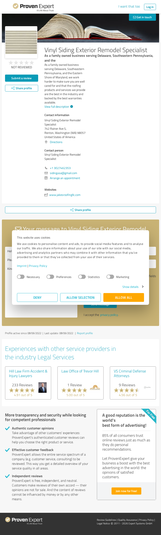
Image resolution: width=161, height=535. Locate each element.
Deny (37, 297)
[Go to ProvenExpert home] (33, 8)
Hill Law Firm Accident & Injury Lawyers (28, 373)
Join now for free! (126, 491)
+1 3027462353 (60, 168)
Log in (150, 7)
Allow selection (80, 297)
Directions (56, 142)
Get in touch (144, 17)
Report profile (85, 333)
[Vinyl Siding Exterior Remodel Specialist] (21, 42)
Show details (130, 287)
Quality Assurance (127, 520)
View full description (56, 107)
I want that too (129, 6)
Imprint (22, 266)
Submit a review (21, 78)
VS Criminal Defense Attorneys (130, 373)
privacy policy (109, 315)
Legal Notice (103, 523)
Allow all (123, 297)
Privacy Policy (38, 266)
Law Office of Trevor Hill (80, 370)
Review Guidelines (106, 520)
